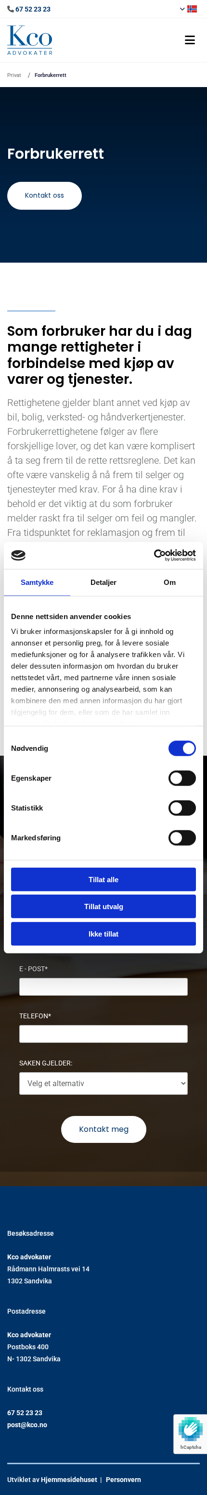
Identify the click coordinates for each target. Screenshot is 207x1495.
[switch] (182, 778)
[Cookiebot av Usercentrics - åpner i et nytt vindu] (154, 555)
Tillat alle (103, 879)
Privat (14, 75)
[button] (129, 40)
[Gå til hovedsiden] (29, 40)
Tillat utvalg (103, 906)
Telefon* (35, 1016)
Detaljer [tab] (104, 582)
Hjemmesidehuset (69, 1479)
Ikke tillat (103, 933)
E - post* (33, 969)
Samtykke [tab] (37, 582)
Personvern (123, 1479)
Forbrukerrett (50, 75)
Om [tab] (170, 582)
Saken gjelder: (45, 1063)
